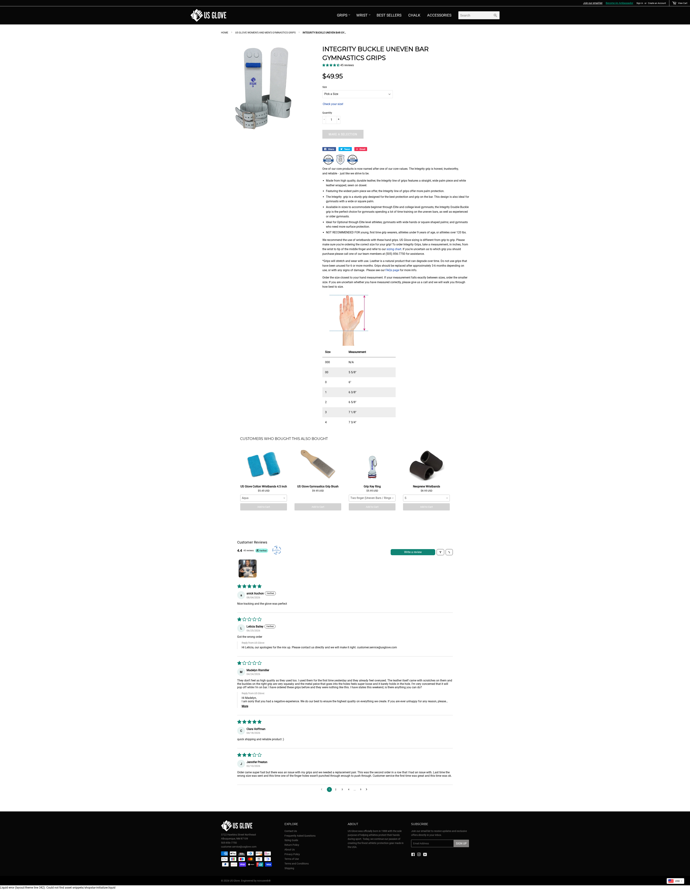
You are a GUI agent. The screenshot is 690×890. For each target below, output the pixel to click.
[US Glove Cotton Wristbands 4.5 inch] (263, 465)
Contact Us (290, 831)
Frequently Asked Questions (300, 835)
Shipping (289, 868)
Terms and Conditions (296, 863)
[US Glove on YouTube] (425, 855)
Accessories (439, 15)
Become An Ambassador (619, 3)
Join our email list (592, 3)
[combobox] (263, 498)
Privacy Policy (292, 854)
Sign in (639, 3)
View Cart (682, 3)
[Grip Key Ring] (372, 465)
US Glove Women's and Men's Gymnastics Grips (265, 32)
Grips (342, 15)
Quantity (327, 112)
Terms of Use (291, 858)
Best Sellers (389, 15)
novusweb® (264, 880)
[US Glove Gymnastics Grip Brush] (318, 465)
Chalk (414, 15)
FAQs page (392, 270)
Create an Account (657, 3)
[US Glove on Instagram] (419, 855)
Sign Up (461, 843)
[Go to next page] (367, 789)
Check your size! (333, 104)
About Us (289, 849)
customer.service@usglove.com (377, 647)
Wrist (362, 15)
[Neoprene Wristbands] (426, 465)
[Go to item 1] (248, 569)
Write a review (413, 552)
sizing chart (394, 249)
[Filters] (440, 552)
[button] (331, 65)
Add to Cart (263, 506)
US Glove (235, 880)
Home (224, 32)
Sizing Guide (291, 840)
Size (324, 87)
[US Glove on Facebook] (413, 855)
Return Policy (291, 844)
